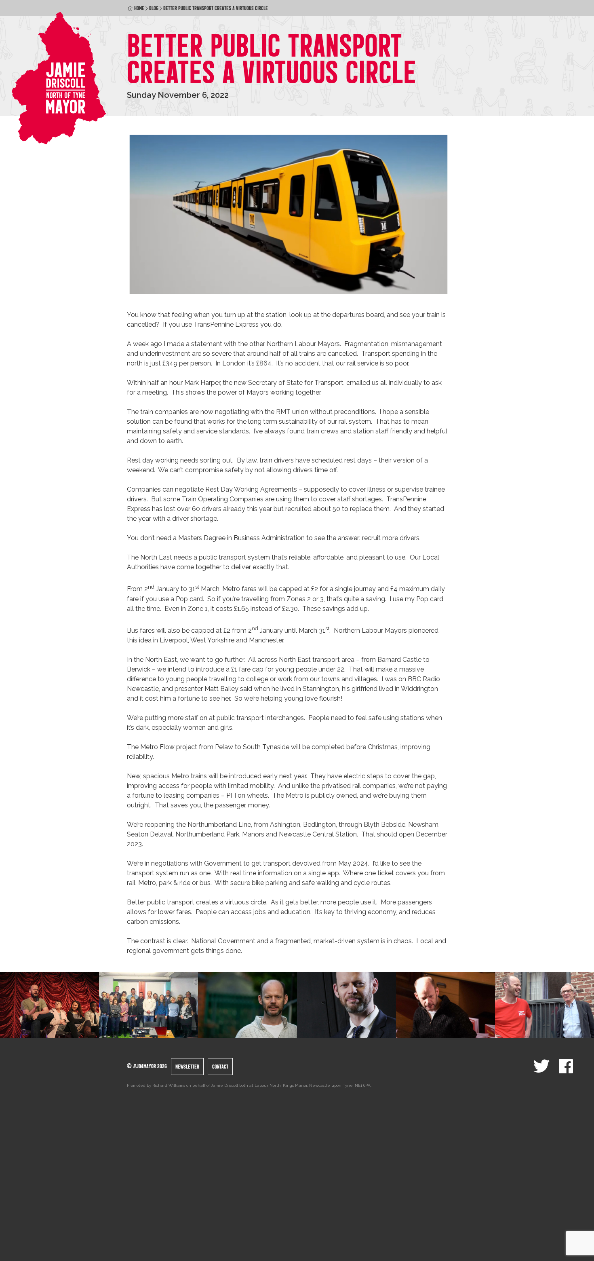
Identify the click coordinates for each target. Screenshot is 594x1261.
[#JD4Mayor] (59, 78)
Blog (153, 8)
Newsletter (187, 1066)
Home (139, 8)
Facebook (566, 1066)
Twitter (541, 1066)
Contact (220, 1066)
